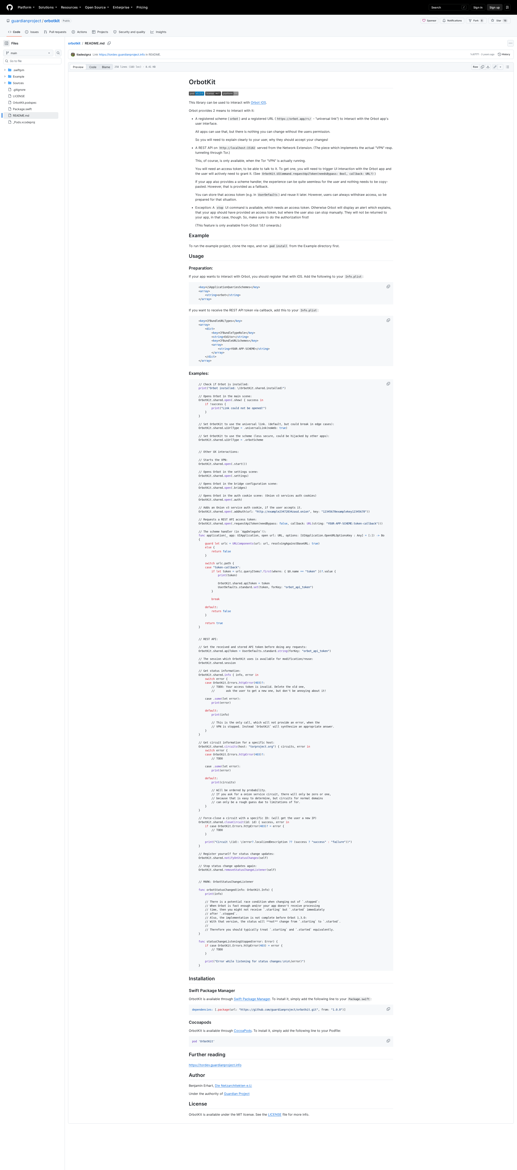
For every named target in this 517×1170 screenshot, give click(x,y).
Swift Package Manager (252, 999)
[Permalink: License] (186, 1104)
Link (95, 54)
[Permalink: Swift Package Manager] (186, 991)
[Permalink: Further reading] (186, 1054)
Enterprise (121, 7)
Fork (478, 20)
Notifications (454, 20)
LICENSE (275, 1114)
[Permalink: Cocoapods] (186, 1022)
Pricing (142, 7)
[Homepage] (9, 7)
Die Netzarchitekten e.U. (233, 1086)
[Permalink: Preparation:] (186, 268)
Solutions (46, 7)
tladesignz (84, 54)
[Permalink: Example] (186, 235)
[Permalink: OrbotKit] (186, 82)
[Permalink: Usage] (186, 256)
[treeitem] (30, 115)
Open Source (95, 7)
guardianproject (26, 20)
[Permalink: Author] (186, 1075)
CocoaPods (243, 1031)
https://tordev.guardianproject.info (122, 54)
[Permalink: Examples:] (186, 373)
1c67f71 (474, 54)
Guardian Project (237, 1094)
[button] (389, 286)
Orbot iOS (258, 102)
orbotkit (52, 20)
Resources (69, 7)
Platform (24, 7)
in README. (153, 54)
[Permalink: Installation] (186, 978)
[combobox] (34, 61)
